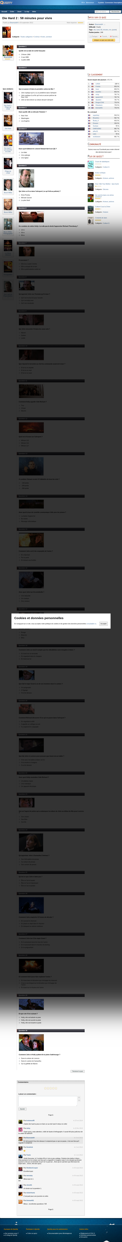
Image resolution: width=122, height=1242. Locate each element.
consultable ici (91, 624)
